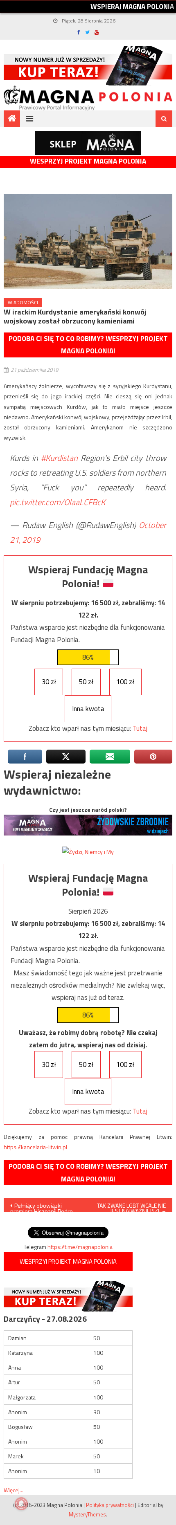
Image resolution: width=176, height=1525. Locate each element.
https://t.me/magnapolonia (80, 1246)
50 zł (86, 681)
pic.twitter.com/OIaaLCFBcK (57, 502)
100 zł (125, 681)
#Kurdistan (59, 457)
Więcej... (13, 1490)
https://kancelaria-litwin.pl (35, 1147)
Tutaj (140, 728)
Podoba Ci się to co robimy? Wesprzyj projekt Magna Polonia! (88, 345)
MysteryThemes (87, 1514)
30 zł (49, 681)
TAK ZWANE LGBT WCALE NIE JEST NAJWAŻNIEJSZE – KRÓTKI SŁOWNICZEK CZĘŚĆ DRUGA (131, 1206)
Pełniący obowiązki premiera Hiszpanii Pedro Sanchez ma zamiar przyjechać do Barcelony (41, 1206)
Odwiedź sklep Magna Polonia (88, 143)
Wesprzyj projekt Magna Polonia (88, 161)
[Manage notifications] (21, 1503)
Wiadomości (23, 302)
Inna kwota (88, 708)
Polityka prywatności (110, 1505)
